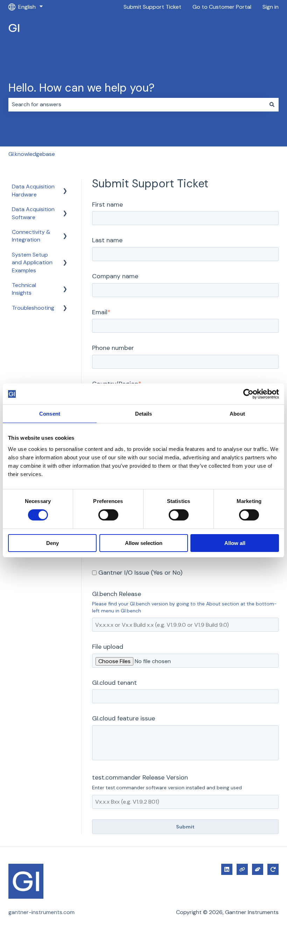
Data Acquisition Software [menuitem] (33, 213)
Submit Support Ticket (152, 6)
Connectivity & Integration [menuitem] (31, 235)
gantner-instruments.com (41, 912)
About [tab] (237, 414)
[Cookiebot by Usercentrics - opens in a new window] (248, 394)
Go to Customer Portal (221, 6)
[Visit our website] (242, 869)
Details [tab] (143, 414)
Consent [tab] (49, 414)
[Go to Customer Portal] (273, 869)
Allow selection (143, 543)
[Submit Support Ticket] (257, 869)
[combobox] (136, 104)
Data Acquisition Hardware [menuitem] (33, 190)
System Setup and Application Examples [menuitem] (32, 262)
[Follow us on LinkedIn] (226, 869)
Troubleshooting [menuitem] (33, 307)
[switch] (108, 514)
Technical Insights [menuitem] (24, 288)
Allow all (234, 543)
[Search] (272, 104)
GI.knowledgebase (31, 154)
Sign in (270, 6)
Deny (52, 543)
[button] (65, 187)
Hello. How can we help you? (81, 87)
